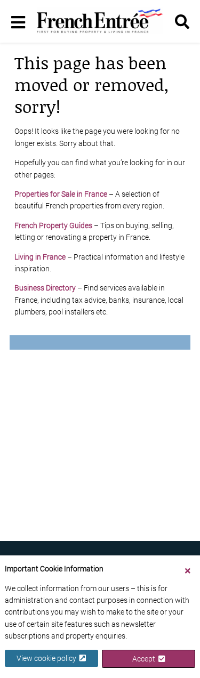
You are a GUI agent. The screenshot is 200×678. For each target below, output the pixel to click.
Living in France (40, 257)
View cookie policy (48, 658)
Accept (145, 659)
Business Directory (45, 288)
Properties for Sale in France (60, 194)
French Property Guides (53, 225)
